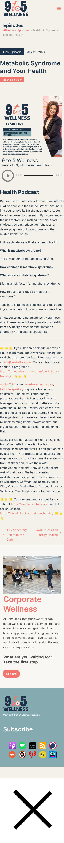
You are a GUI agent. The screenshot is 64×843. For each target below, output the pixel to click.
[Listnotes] (22, 757)
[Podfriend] (53, 757)
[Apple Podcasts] (12, 748)
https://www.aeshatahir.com (30, 504)
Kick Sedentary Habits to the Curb (15, 535)
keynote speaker (11, 389)
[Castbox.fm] (12, 757)
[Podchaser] (53, 748)
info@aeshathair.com (18, 362)
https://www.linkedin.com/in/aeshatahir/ (26, 513)
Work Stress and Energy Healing (46, 532)
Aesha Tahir (8, 384)
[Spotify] (22, 748)
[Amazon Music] (32, 748)
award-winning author (38, 384)
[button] (59, 8)
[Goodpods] (42, 757)
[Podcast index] (32, 757)
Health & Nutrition (12, 79)
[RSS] (42, 748)
